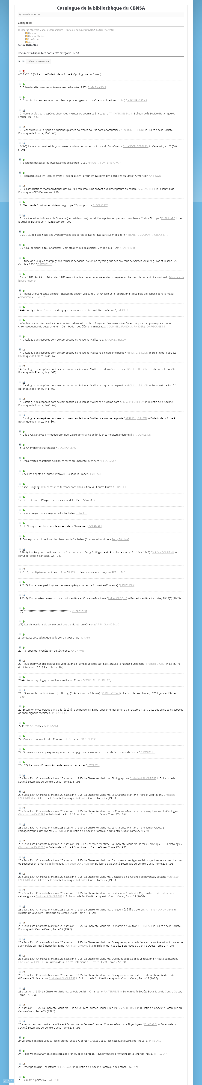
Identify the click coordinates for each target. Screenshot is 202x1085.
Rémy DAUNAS (120, 539)
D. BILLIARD (168, 218)
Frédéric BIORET (156, 663)
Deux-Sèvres (33, 39)
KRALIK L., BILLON (116, 339)
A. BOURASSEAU (137, 100)
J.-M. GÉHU (122, 310)
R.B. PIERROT (90, 739)
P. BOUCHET (100, 205)
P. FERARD (155, 1040)
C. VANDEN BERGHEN (136, 146)
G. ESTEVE (61, 831)
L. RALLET (120, 487)
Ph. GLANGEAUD (109, 624)
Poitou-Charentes (105, 29)
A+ (12, 1080)
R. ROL (72, 572)
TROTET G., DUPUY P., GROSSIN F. (148, 234)
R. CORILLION (143, 434)
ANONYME (77, 650)
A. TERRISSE (112, 991)
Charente (32, 33)
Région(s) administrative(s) (80, 29)
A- (5, 1080)
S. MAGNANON (97, 87)
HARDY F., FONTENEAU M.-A (104, 162)
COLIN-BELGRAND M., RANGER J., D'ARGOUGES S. (136, 326)
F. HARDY (39, 297)
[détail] (20, 71)
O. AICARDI (150, 1024)
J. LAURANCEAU (67, 447)
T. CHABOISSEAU (120, 113)
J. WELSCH (96, 474)
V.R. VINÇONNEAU (163, 552)
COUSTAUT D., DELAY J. (98, 680)
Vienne (31, 42)
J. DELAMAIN (94, 526)
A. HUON (155, 176)
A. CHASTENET (146, 189)
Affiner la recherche (38, 61)
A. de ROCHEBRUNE (132, 130)
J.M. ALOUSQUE (117, 598)
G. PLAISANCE (52, 726)
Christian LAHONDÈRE (143, 778)
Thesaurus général (28, 29)
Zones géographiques (51, 29)
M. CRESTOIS (79, 611)
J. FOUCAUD (108, 461)
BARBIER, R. (128, 248)
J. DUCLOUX (127, 585)
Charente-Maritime (36, 36)
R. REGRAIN (160, 1054)
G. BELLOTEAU (111, 693)
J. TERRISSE (146, 926)
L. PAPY (85, 637)
